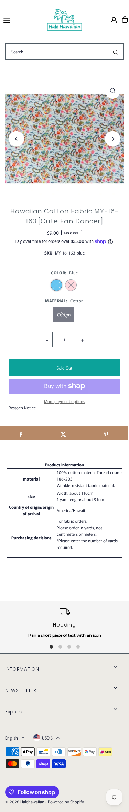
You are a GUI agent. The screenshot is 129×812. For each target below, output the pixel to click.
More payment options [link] (64, 401)
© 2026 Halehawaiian (24, 801)
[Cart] (125, 19)
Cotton (64, 314)
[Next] (112, 139)
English (11, 738)
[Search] (115, 51)
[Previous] (16, 139)
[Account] (114, 20)
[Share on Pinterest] (106, 433)
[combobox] (64, 51)
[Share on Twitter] (63, 433)
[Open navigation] (21, 19)
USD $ (47, 738)
